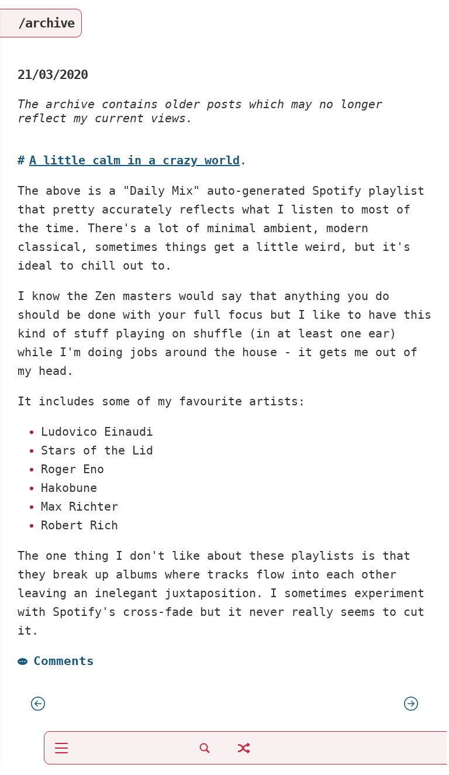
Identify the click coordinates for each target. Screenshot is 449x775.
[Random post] (244, 754)
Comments (63, 660)
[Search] (204, 754)
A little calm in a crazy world (134, 160)
